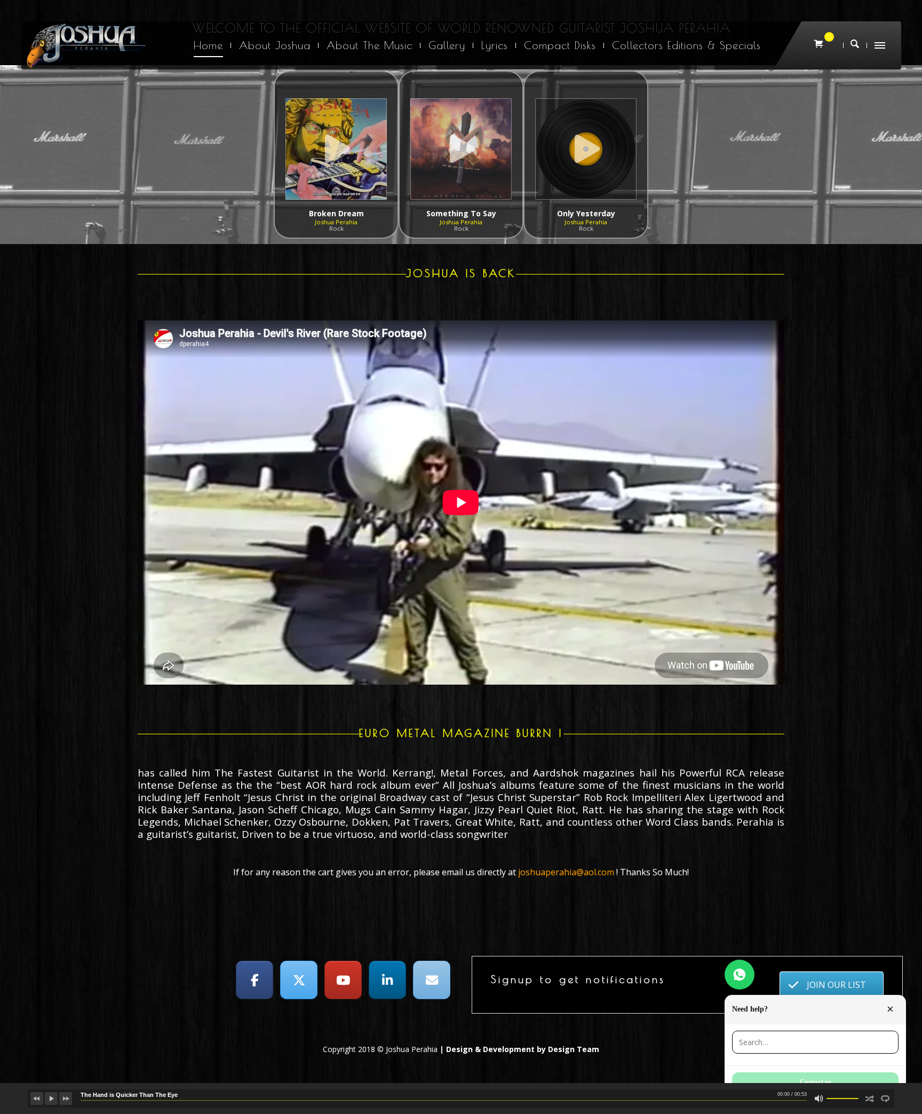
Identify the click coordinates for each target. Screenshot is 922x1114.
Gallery (446, 45)
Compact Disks (560, 45)
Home (208, 45)
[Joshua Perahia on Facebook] (254, 980)
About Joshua (275, 45)
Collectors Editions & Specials (686, 45)
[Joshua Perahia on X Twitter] (298, 980)
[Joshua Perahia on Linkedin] (387, 980)
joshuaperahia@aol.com (566, 872)
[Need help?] (739, 975)
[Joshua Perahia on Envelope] (431, 980)
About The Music (369, 45)
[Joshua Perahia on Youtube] (343, 980)
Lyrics (494, 45)
